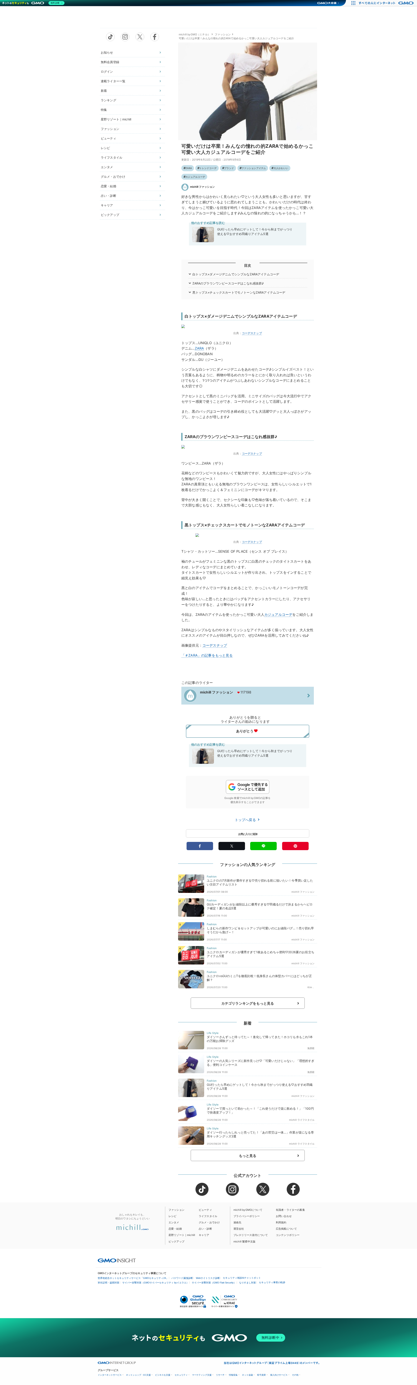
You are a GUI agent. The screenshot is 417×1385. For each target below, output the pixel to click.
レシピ (105, 148)
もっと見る (247, 1155)
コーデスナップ (252, 333)
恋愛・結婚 (108, 186)
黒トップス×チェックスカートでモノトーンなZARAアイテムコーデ (238, 292)
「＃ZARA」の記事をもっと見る (207, 655)
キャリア (107, 205)
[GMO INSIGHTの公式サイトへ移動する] (117, 1260)
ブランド (229, 168)
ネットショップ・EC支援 (138, 1375)
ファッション (110, 129)
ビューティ (108, 138)
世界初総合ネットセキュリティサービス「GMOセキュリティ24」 (133, 1278)
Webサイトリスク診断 (208, 1278)
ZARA (188, 168)
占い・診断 (108, 195)
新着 (104, 90)
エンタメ (107, 167)
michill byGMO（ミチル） (194, 34)
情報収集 (233, 1375)
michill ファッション (202, 186)
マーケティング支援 (202, 1375)
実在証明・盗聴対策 (108, 1282)
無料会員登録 (110, 62)
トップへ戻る (246, 820)
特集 (104, 110)
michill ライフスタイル (301, 1119)
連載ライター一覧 (113, 81)
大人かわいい (281, 168)
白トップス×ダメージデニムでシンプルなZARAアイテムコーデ (235, 274)
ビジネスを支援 (162, 1375)
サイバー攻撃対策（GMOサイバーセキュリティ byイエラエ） (155, 1282)
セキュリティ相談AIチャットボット (242, 1278)
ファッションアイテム (254, 168)
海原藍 (310, 1048)
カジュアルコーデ (195, 176)
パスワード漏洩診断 (182, 1278)
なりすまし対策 (247, 1282)
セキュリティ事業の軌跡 (272, 1282)
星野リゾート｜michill (116, 119)
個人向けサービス (279, 1375)
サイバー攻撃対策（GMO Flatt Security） (214, 1282)
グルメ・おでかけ (113, 176)
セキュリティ (181, 1375)
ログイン (107, 71)
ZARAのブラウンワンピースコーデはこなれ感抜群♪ (228, 283)
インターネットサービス (110, 1375)
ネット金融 (247, 1375)
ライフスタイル (111, 157)
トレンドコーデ (208, 168)
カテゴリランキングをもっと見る (247, 1003)
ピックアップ (110, 215)
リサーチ (220, 1375)
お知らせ (107, 52)
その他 (295, 1375)
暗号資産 (261, 1375)
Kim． (311, 987)
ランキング (108, 100)
